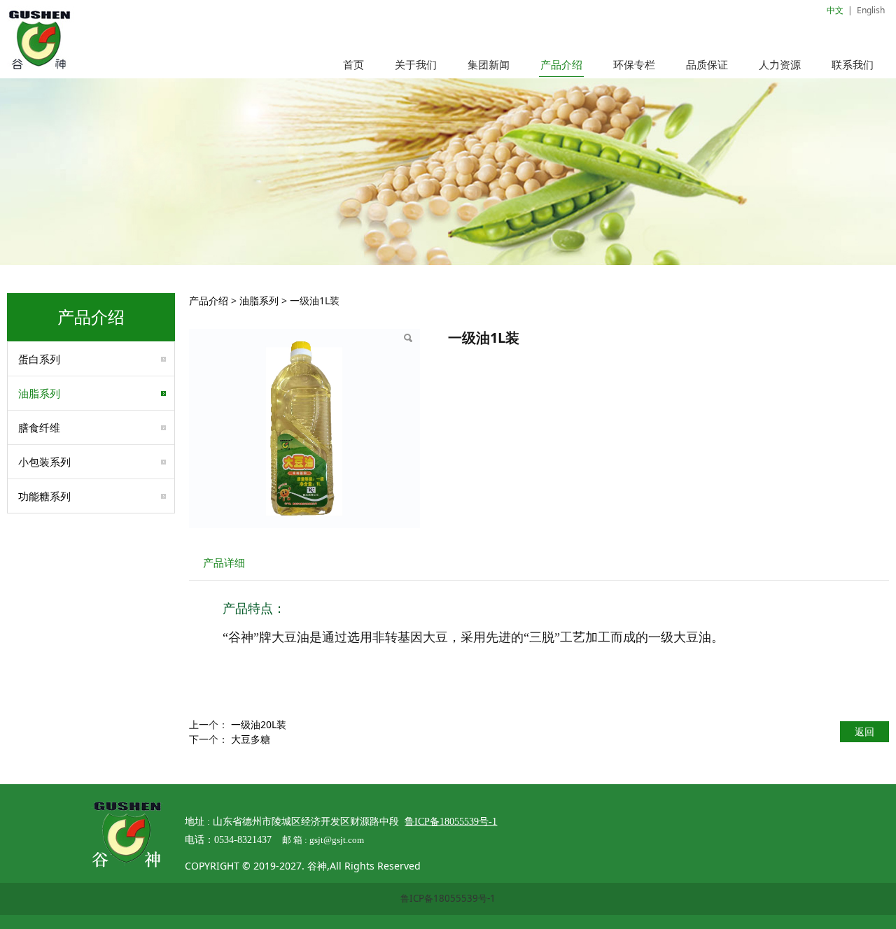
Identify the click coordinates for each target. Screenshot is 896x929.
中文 (835, 10)
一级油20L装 (258, 724)
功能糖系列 (44, 496)
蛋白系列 (39, 359)
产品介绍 (561, 64)
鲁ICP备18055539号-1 (448, 898)
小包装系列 (44, 462)
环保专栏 (634, 64)
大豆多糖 (250, 739)
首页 (353, 64)
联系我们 (853, 64)
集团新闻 (489, 64)
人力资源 (780, 64)
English (871, 10)
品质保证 (707, 64)
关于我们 (416, 64)
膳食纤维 (39, 427)
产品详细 (224, 562)
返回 (864, 731)
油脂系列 (39, 393)
